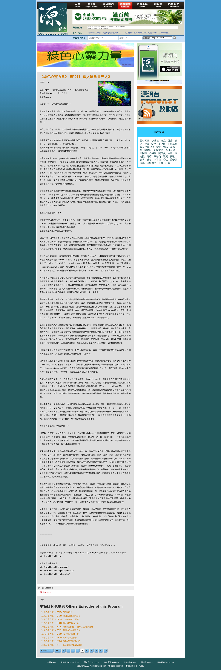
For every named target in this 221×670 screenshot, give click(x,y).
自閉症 (143, 153)
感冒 (149, 159)
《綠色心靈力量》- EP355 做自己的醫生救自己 (60, 616)
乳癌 (170, 140)
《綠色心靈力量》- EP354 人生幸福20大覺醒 (59, 619)
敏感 (158, 147)
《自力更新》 (128, 33)
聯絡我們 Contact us (165, 662)
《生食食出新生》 (164, 33)
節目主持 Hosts (130, 662)
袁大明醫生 (138, 33)
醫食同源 (144, 140)
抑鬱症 (148, 150)
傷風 (142, 163)
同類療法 (158, 150)
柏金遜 (161, 144)
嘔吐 (165, 159)
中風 (170, 153)
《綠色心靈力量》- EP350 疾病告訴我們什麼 (59, 634)
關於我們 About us (91, 662)
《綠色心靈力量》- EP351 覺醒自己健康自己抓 (60, 630)
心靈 (167, 163)
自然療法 (151, 163)
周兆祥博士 (152, 33)
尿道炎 (157, 156)
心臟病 (152, 153)
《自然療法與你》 (94, 33)
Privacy (141, 666)
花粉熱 (173, 159)
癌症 (145, 33)
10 (105, 650)
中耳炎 (157, 159)
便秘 (153, 144)
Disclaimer (130, 666)
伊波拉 (155, 140)
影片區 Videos (146, 662)
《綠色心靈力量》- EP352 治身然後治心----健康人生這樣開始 (66, 627)
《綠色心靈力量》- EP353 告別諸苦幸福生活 (59, 623)
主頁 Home (51, 662)
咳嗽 (172, 156)
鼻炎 (142, 159)
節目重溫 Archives (111, 662)
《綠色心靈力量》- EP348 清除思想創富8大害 (60, 641)
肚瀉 (165, 156)
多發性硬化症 (147, 147)
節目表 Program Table (70, 662)
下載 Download (44, 592)
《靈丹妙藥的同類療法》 (112, 33)
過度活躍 (170, 150)
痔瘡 (149, 156)
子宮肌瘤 (172, 144)
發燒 (146, 144)
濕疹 (165, 147)
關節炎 (162, 153)
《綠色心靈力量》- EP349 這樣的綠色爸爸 (58, 637)
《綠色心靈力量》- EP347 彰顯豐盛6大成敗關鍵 (61, 645)
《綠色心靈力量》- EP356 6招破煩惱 (56, 612)
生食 (160, 163)
